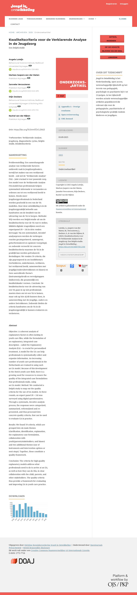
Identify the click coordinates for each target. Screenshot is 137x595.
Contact (15, 24)
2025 (31, 32)
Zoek (123, 19)
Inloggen (124, 4)
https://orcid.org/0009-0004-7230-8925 (25, 69)
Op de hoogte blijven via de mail (112, 49)
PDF (62, 96)
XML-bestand (67, 118)
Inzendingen (76, 19)
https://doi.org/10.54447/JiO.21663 (29, 129)
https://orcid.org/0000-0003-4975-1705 (25, 110)
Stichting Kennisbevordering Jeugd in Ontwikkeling (47, 545)
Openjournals (96, 545)
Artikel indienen (112, 39)
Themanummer (34, 19)
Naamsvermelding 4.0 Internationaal (71, 209)
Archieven (21, 32)
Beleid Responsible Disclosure (36, 547)
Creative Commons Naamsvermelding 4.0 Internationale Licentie (60, 550)
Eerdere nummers (55, 19)
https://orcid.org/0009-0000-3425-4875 (25, 91)
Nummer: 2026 (16, 19)
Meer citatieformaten (71, 255)
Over (91, 19)
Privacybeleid (15, 547)
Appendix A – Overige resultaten (70, 108)
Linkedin (113, 57)
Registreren (111, 4)
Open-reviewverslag (70, 114)
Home (12, 32)
